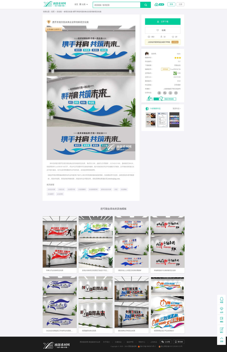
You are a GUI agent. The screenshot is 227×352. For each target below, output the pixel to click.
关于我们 (106, 342)
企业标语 (51, 194)
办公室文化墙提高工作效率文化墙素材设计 (60, 331)
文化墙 (59, 12)
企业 (116, 189)
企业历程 (60, 194)
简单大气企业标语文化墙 (54, 270)
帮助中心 (142, 342)
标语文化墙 (68, 12)
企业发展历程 (93, 189)
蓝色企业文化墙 (106, 189)
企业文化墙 (51, 189)
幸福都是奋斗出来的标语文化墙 (165, 270)
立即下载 (63, 234)
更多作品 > (177, 108)
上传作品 (153, 342)
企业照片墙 (71, 189)
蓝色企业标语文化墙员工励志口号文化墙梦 (96, 270)
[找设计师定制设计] (164, 98)
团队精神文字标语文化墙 (126, 331)
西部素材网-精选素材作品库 (90, 342)
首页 (76, 4)
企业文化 (61, 189)
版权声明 (130, 342)
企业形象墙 (81, 189)
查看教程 (165, 69)
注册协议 (118, 342)
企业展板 (124, 189)
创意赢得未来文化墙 (89, 331)
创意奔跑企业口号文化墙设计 (164, 331)
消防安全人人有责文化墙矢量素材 (129, 270)
